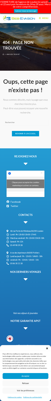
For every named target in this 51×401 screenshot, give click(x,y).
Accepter (25, 376)
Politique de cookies (15, 397)
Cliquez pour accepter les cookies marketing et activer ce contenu (25, 183)
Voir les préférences (25, 390)
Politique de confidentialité (32, 397)
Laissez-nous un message (25, 11)
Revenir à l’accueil (25, 134)
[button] (47, 348)
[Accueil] (3, 54)
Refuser (25, 383)
